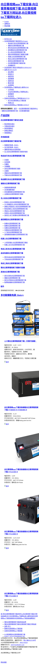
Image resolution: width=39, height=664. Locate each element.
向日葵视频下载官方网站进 (17, 67)
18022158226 (24, 642)
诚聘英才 (7, 23)
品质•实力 (10, 70)
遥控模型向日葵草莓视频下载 (17, 50)
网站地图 (7, 26)
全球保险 (11, 85)
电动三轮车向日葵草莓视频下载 (13, 249)
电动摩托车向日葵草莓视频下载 (13, 179)
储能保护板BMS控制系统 (12, 149)
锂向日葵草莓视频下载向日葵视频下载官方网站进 (20, 624)
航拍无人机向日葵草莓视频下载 (14, 202)
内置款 (6, 164)
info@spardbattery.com (17, 644)
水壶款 (6, 171)
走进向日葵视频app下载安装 (16, 98)
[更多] (6, 362)
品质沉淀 (11, 81)
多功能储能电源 (24, 111)
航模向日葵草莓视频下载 (12, 223)
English (6, 21)
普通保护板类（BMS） (11, 145)
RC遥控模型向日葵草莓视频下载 (14, 634)
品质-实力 (7, 626)
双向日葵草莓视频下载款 (12, 168)
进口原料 (11, 72)
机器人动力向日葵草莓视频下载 (14, 245)
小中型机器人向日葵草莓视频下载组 (16, 242)
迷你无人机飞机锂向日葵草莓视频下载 (16, 215)
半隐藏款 (7, 166)
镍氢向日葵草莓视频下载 (12, 278)
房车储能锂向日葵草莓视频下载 (14, 192)
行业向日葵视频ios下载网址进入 (18, 92)
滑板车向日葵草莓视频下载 (13, 173)
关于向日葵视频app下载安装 (17, 100)
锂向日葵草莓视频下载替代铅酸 (18, 54)
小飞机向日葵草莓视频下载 (13, 232)
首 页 (8, 39)
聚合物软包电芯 (9, 124)
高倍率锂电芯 (8, 128)
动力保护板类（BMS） (11, 147)
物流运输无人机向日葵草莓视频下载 (16, 209)
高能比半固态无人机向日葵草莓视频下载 (17, 206)
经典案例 (11, 94)
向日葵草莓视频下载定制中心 (16, 41)
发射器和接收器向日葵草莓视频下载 (16, 234)
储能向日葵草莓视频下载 (16, 45)
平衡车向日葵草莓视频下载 (13, 175)
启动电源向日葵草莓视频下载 (12, 253)
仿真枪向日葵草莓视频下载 (13, 230)
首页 (15, 108)
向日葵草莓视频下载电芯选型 (12, 120)
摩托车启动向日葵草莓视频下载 (18, 48)
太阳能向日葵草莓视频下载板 (13, 194)
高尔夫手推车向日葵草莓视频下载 (15, 280)
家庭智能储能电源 (10, 187)
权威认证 (11, 103)
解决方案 (11, 83)
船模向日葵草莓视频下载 (12, 225)
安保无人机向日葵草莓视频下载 (14, 213)
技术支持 (11, 96)
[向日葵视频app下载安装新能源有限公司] (11, 34)
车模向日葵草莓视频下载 (12, 228)
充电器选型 (5, 137)
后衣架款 (7, 162)
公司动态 (11, 89)
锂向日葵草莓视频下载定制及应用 (15, 622)
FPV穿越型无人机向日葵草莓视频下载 (16, 204)
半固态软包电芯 (9, 126)
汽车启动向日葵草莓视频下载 (13, 259)
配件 (2, 286)
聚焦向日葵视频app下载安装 (13, 628)
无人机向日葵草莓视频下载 (16, 52)
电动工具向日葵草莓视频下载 (17, 59)
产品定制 (5, 115)
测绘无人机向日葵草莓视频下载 (14, 211)
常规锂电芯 (8, 133)
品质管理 (11, 78)
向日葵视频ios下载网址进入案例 (16, 87)
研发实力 (11, 74)
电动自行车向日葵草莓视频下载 (18, 43)
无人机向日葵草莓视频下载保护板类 (16, 151)
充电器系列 (11, 65)
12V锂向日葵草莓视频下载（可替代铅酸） (20, 341)
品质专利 (11, 76)
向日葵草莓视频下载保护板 (16, 63)
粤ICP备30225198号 (29, 640)
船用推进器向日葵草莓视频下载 (14, 282)
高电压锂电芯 (8, 130)
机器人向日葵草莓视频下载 (16, 56)
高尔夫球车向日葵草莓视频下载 (14, 275)
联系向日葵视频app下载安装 (16, 105)
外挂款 (6, 160)
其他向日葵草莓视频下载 (16, 61)
